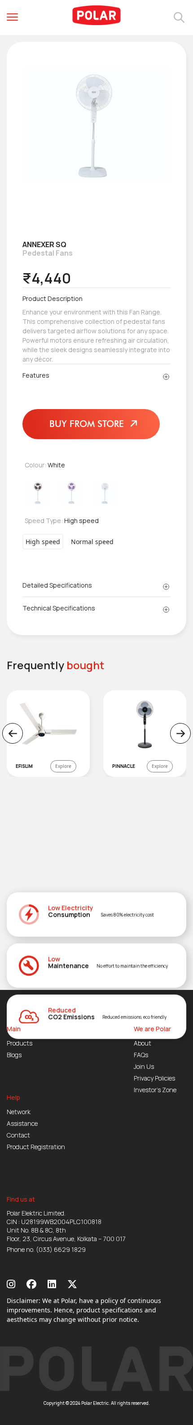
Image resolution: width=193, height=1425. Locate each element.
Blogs (14, 1054)
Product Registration (36, 1146)
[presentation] (12, 733)
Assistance (22, 1123)
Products (19, 1043)
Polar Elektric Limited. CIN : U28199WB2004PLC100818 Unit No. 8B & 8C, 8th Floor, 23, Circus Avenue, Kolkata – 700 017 (66, 1226)
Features (35, 375)
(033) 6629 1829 (61, 1249)
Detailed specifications (57, 585)
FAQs (141, 1054)
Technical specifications (58, 608)
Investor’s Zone (155, 1089)
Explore (63, 766)
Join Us (144, 1066)
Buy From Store (88, 423)
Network (19, 1111)
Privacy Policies (154, 1078)
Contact (18, 1135)
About (142, 1043)
